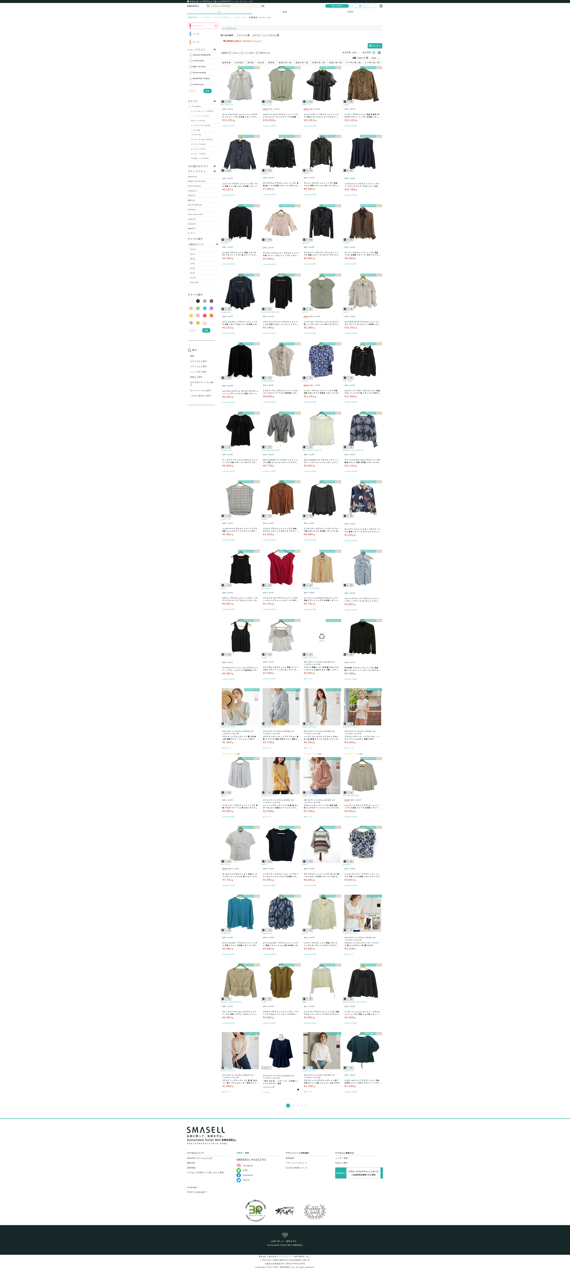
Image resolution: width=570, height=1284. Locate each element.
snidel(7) (192, 219)
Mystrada (266, 588)
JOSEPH (225, 243)
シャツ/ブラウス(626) (200, 116)
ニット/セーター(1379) (200, 125)
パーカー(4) (196, 135)
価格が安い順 (285, 62)
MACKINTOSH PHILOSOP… (355, 1002)
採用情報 (191, 1168)
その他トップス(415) (200, 158)
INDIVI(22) (192, 177)
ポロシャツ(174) (198, 120)
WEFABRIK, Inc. (287, 1267)
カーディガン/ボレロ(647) (202, 139)
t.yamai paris (227, 450)
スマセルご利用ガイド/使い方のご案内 (205, 1172)
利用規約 (290, 1158)
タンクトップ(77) (198, 149)
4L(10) (193, 278)
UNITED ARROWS (351, 796)
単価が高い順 (335, 62)
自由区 (264, 519)
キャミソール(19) (198, 154)
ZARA (304, 864)
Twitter (246, 1180)
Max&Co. (347, 864)
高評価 (250, 62)
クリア (192, 91)
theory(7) (192, 224)
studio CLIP (348, 1071)
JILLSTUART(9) (195, 205)
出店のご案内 (341, 1163)
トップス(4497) (194, 106)
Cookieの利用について (297, 1168)
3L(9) (192, 273)
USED (350, 12)
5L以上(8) (194, 282)
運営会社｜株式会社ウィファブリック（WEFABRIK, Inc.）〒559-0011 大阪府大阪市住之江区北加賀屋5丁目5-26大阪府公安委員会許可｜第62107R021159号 (285, 1260)
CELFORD (347, 381)
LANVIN (305, 173)
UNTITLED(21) (194, 186)
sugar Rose (226, 519)
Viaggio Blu (226, 312)
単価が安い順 (318, 62)
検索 (207, 91)
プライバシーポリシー (296, 1163)
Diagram (265, 173)
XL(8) (192, 268)
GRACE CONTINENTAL (353, 450)
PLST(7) (191, 233)
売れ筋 (261, 62)
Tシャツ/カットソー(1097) (202, 111)
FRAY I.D (306, 105)
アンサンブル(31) (198, 144)
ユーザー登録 (341, 1158)
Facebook (248, 1175)
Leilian (346, 105)
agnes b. (306, 243)
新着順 (271, 62)
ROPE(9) (192, 209)
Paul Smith (225, 864)
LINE (245, 1170)
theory (224, 588)
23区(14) (191, 195)
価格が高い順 (301, 62)
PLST (264, 1002)
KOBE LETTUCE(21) (197, 181)
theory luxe (267, 105)
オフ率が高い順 (353, 62)
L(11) (192, 263)
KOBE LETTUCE (309, 657)
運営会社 (191, 1163)
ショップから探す (198, 372)
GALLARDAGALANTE (271, 450)
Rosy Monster (227, 105)
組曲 (304, 1002)
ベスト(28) (195, 130)
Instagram (248, 1165)
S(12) (192, 254)
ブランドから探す (198, 366)
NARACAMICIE (268, 381)
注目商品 (239, 62)
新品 (285, 12)
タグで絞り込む (229, 28)
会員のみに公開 (268, 1087)
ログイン (365, 6)
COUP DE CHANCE (311, 588)
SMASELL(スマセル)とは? (200, 1158)
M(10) (192, 259)
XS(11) (193, 249)
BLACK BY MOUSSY (271, 312)
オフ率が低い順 (372, 62)
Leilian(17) (192, 191)
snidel (345, 312)
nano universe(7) (195, 214)
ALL (220, 12)
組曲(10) (191, 200)
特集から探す (196, 377)
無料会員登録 (337, 6)
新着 (192, 356)
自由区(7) (192, 228)
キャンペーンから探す (200, 390)
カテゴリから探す (198, 361)
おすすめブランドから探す (201, 383)
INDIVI (305, 312)
